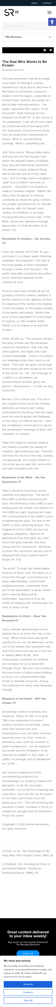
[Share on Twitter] (51, 50)
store (34, 3)
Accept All (28, 984)
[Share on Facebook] (45, 50)
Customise (28, 992)
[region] (28, 981)
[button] (52, 22)
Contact (47, 3)
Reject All (28, 1000)
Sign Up (28, 953)
